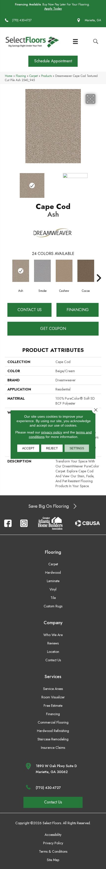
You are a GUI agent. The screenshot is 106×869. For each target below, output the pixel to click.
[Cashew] (64, 270)
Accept (28, 448)
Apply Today (53, 9)
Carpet (33, 76)
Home (8, 76)
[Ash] (21, 270)
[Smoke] (42, 270)
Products (46, 76)
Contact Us (30, 310)
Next (98, 183)
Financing (78, 310)
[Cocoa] (86, 270)
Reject (52, 448)
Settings (77, 448)
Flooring (21, 76)
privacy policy (51, 432)
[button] (53, 61)
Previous (7, 183)
